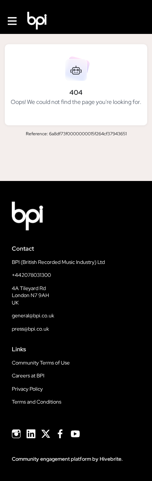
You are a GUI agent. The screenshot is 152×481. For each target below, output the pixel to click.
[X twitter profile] (45, 435)
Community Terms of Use (41, 362)
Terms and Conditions (36, 401)
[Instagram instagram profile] (16, 434)
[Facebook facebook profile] (60, 434)
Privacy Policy (27, 389)
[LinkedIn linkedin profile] (31, 434)
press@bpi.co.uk (30, 328)
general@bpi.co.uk (33, 315)
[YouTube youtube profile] (75, 434)
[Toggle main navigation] (12, 20)
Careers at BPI (28, 375)
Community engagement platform (51, 459)
